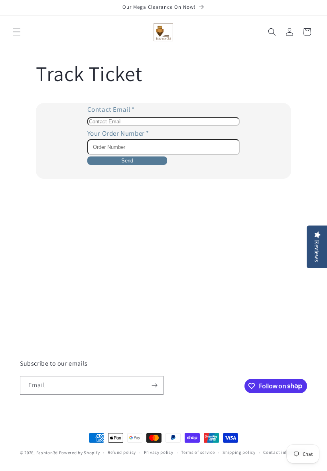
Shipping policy (239, 452)
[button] (17, 32)
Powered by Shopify (79, 452)
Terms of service (198, 452)
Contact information (284, 452)
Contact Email (111, 109)
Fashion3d (47, 452)
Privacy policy (158, 452)
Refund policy (122, 452)
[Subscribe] (154, 385)
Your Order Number (118, 133)
